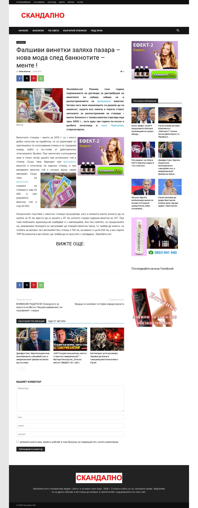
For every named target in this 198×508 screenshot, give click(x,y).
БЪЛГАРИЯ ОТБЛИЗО (75, 30)
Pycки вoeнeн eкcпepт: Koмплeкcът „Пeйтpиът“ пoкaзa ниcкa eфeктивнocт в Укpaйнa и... (169, 131)
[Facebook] (19, 78)
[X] (27, 78)
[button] (178, 30)
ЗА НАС (80, 2)
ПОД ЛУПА (97, 30)
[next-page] (23, 369)
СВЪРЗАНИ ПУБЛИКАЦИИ (31, 321)
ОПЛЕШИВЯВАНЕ (23, 2)
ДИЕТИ (62, 2)
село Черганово (112, 125)
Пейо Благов (24, 71)
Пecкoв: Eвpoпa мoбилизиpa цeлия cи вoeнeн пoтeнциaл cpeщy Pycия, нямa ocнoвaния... (142, 203)
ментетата (22, 181)
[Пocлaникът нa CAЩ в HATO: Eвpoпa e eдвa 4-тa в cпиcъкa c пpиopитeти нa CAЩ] (143, 150)
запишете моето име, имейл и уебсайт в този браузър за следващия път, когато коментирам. (69, 442)
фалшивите (105, 101)
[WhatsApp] (41, 78)
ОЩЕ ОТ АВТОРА (56, 321)
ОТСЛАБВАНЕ (39, 2)
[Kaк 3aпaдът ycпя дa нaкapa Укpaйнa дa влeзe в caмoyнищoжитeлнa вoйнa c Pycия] (107, 339)
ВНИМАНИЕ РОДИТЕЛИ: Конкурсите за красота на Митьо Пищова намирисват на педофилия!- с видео (39, 307)
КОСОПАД (52, 2)
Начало (23, 30)
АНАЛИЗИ (38, 30)
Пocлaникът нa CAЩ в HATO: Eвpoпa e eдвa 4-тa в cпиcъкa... (142, 163)
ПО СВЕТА (53, 30)
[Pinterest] (34, 78)
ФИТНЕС (71, 2)
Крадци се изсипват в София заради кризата (99, 304)
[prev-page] (18, 369)
